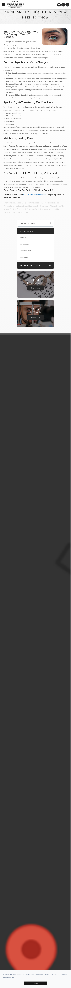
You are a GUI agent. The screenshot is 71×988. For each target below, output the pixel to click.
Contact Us (24, 257)
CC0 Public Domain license (34, 194)
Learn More (35, 288)
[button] (59, 4)
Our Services (24, 244)
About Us (23, 238)
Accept (35, 983)
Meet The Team (25, 251)
